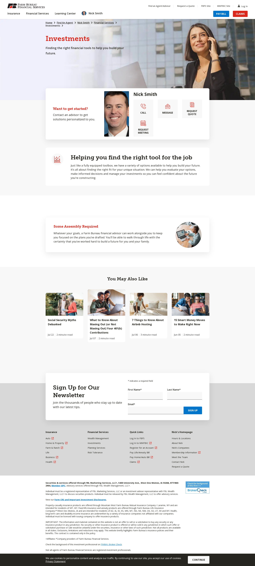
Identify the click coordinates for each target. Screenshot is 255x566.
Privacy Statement (56, 561)
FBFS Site (206, 6)
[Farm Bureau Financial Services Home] (26, 6)
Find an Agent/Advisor (159, 6)
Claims (240, 13)
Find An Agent (65, 22)
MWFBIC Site (223, 6)
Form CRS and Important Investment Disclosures (80, 499)
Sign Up (193, 410)
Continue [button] (198, 559)
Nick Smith (83, 22)
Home (49, 22)
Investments (53, 25)
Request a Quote (186, 6)
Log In (244, 6)
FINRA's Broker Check (111, 544)
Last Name (174, 389)
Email (131, 404)
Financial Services (104, 22)
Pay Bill (221, 13)
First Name (135, 389)
